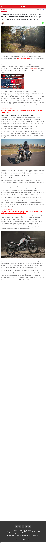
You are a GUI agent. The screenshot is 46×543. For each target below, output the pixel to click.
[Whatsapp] (43, 23)
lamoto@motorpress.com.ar (23, 534)
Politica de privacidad (33, 535)
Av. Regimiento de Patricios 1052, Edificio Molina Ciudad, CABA (23, 532)
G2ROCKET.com (25, 540)
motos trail (4, 11)
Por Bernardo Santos (8, 23)
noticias (3, 9)
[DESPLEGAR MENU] (1, 6)
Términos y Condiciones (21, 535)
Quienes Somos (10, 535)
